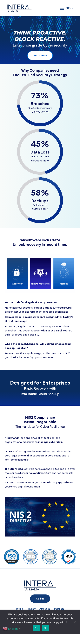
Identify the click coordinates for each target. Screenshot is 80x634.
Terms (19, 608)
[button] (40, 598)
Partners (59, 608)
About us (44, 608)
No (46, 628)
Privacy (31, 608)
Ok (36, 628)
